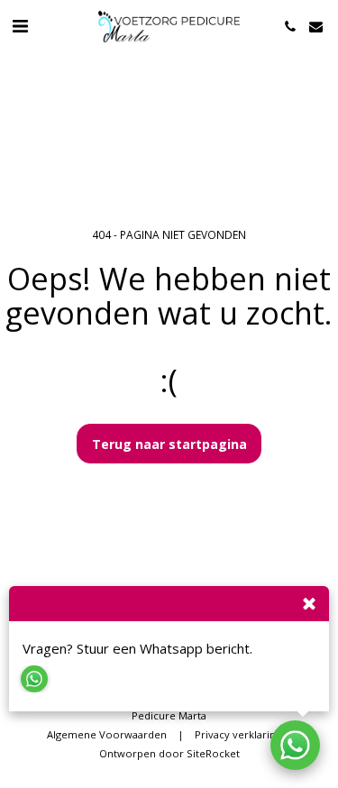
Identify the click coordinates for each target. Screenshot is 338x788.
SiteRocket (213, 753)
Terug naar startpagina (169, 444)
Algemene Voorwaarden (107, 734)
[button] (20, 25)
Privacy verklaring (238, 734)
